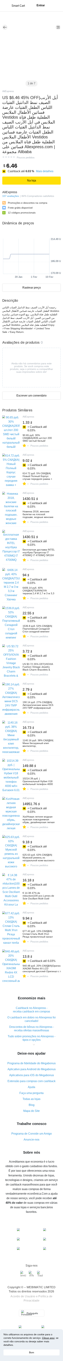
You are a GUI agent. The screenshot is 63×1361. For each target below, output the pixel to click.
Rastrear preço (31, 287)
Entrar (41, 5)
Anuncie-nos (31, 1139)
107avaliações (10, 196)
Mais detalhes (44, 171)
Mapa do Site (31, 1110)
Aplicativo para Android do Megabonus (32, 1069)
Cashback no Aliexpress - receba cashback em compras (31, 1009)
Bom (31, 1352)
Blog (31, 1104)
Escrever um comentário (31, 395)
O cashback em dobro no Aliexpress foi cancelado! (31, 1019)
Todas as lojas (31, 1098)
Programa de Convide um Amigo (31, 1133)
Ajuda (31, 1087)
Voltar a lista (5, 27)
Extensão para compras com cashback (31, 1081)
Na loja (31, 180)
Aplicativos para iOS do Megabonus (31, 1075)
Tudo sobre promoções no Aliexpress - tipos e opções (31, 1038)
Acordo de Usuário (22, 1296)
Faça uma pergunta (31, 1093)
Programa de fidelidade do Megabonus (31, 1063)
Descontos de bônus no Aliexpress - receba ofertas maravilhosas (31, 1028)
